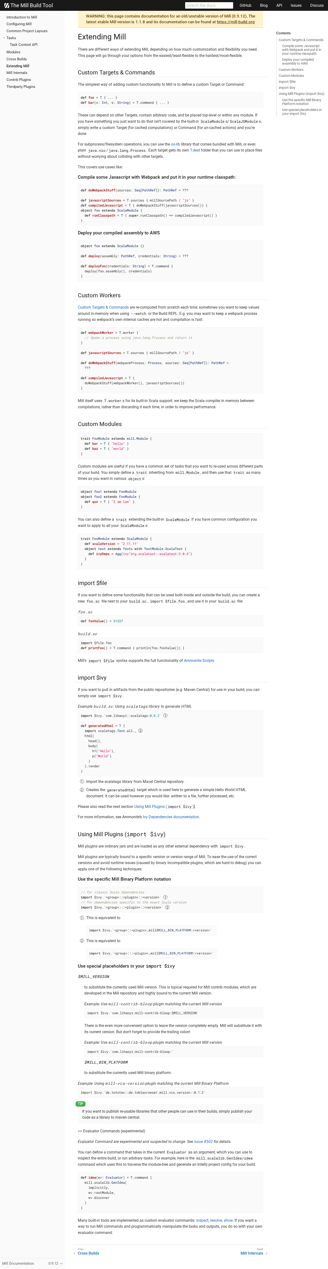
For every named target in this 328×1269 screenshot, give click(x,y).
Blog (264, 5)
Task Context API (23, 45)
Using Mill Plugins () (164, 806)
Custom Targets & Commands (301, 40)
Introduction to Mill (21, 17)
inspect (202, 1220)
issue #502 (203, 1141)
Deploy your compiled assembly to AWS (298, 61)
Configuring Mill (19, 24)
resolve (216, 1220)
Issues (296, 5)
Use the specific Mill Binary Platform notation (301, 102)
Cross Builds (16, 59)
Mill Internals (16, 73)
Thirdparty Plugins (20, 87)
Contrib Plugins (18, 80)
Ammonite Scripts (199, 660)
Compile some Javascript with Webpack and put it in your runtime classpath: (301, 49)
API (279, 5)
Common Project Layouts (27, 31)
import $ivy (287, 88)
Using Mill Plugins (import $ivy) (301, 94)
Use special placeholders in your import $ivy (302, 112)
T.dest (195, 150)
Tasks (11, 38)
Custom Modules (291, 76)
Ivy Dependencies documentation (171, 817)
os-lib (175, 144)
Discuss (317, 5)
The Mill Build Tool (31, 5)
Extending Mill (17, 66)
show (228, 1220)
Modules (13, 52)
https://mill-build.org (236, 21)
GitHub (245, 5)
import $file (287, 82)
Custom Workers (291, 70)
